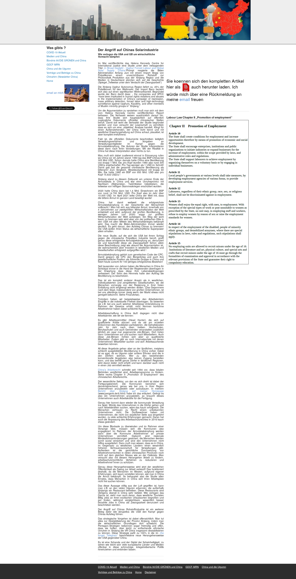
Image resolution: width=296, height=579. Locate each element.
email (185, 99)
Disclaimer (150, 572)
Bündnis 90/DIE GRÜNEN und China (66, 60)
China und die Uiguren (59, 68)
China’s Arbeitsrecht (109, 369)
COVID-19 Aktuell (56, 52)
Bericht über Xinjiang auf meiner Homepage (131, 391)
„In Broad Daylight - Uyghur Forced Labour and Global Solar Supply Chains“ (131, 69)
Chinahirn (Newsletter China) (62, 76)
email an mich (55, 93)
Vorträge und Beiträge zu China (64, 72)
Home (50, 80)
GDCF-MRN (53, 64)
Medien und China (56, 56)
